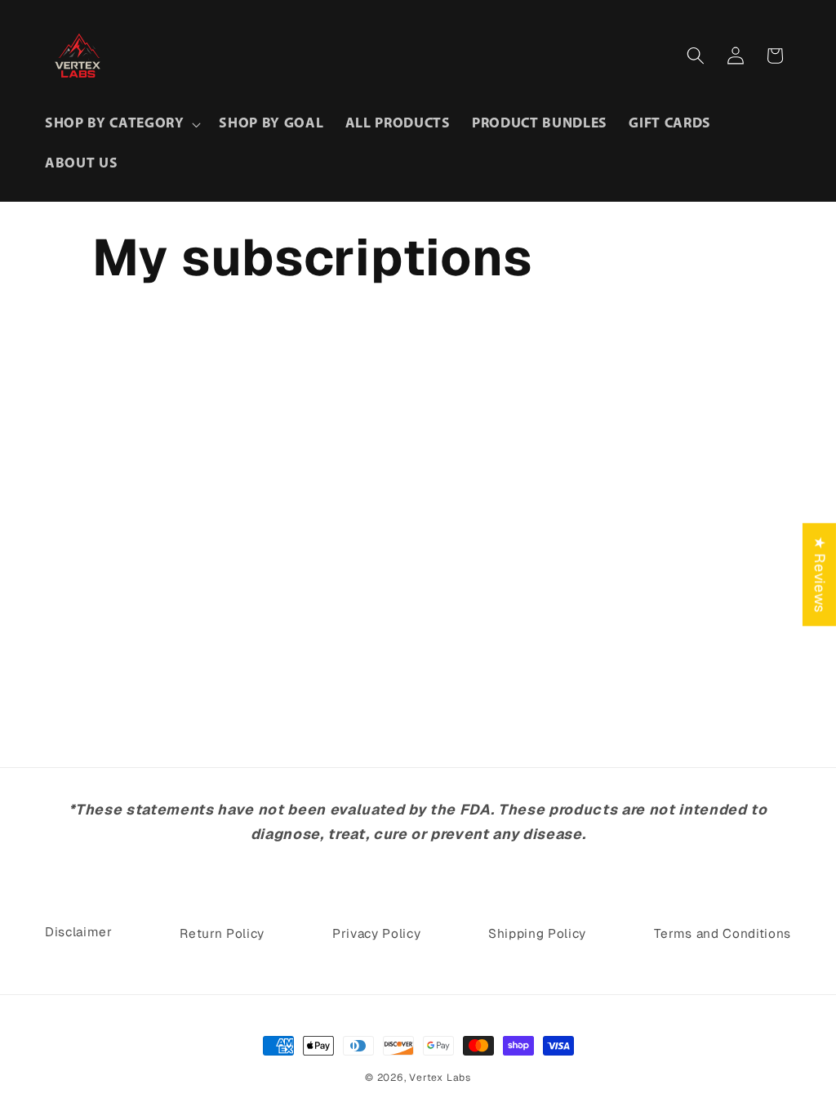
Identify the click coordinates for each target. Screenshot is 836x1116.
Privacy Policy (376, 934)
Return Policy (222, 934)
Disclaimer (79, 932)
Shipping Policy (537, 934)
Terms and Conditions (722, 934)
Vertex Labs (439, 1077)
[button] (121, 125)
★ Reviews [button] (820, 574)
